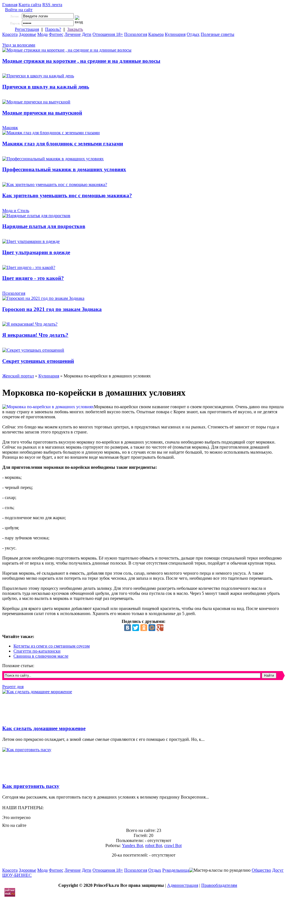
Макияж (10, 127)
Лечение (72, 34)
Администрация (182, 885)
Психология (135, 34)
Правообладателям (219, 885)
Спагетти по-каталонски (37, 651)
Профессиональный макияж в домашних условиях (64, 169)
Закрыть (75, 29)
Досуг (278, 870)
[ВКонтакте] (127, 627)
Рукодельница (175, 870)
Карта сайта (29, 4)
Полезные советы (217, 34)
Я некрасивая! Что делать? (35, 335)
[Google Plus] (160, 627)
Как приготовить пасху (30, 786)
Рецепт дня (13, 686)
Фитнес (56, 34)
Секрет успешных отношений (38, 361)
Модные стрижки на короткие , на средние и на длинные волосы (81, 61)
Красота (10, 34)
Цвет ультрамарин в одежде (36, 252)
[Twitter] (135, 627)
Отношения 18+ (107, 34)
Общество (261, 870)
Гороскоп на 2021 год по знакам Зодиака (52, 309)
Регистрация (27, 29)
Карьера (156, 34)
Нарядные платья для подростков (43, 226)
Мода (42, 34)
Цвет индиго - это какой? (33, 278)
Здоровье (27, 34)
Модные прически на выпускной (42, 113)
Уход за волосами (18, 45)
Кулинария (175, 34)
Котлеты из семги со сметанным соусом (51, 646)
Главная (9, 4)
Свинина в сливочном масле (40, 656)
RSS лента (52, 4)
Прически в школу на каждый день (45, 87)
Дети (86, 34)
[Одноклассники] (143, 627)
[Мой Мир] (152, 627)
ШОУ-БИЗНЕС (17, 875)
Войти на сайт (19, 9)
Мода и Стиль (15, 210)
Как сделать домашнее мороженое (43, 728)
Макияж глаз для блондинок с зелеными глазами (62, 144)
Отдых (193, 34)
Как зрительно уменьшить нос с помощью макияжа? (67, 195)
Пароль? (53, 29)
